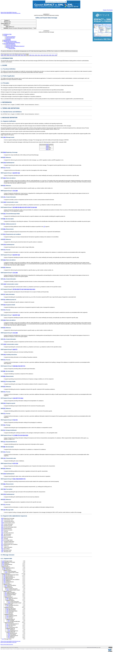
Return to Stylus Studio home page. (7, 644)
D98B (19, 55)
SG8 (19, 315)
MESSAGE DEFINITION (9, 43)
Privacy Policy (6, 647)
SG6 (36, 207)
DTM (4, 162)
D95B (2, 55)
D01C (39, 55)
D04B (56, 55)
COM (16, 190)
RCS (23, 207)
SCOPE (5, 35)
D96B (8, 55)
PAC (14, 419)
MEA (21, 207)
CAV (21, 435)
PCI (17, 419)
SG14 (23, 435)
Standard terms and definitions (13, 42)
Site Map (2, 647)
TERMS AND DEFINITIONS (9, 41)
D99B (25, 55)
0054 (47, 147)
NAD (14, 173)
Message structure (10, 47)
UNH (4, 137)
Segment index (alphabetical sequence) (15, 46)
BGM (4, 152)
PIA (18, 207)
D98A (16, 55)
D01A (33, 55)
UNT (4, 509)
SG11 (30, 289)
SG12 (22, 398)
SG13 (33, 289)
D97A (10, 55)
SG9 (25, 289)
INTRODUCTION (7, 34)
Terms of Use (11, 647)
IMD (16, 207)
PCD (19, 366)
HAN (14, 349)
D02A (42, 55)
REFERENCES (7, 40)
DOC (14, 207)
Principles (8, 39)
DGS (14, 398)
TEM (17, 478)
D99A (22, 55)
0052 (47, 146)
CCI (14, 435)
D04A (53, 55)
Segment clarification (11, 44)
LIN (44, 226)
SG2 (19, 173)
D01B (36, 55)
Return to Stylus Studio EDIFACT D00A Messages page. (11, 13)
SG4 (33, 207)
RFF (4, 157)
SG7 (23, 289)
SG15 (26, 435)
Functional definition (10, 36)
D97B (13, 55)
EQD (18, 289)
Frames (105, 10)
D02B (44, 55)
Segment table (12, 48)
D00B (30, 55)
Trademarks (16, 647)
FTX (4, 167)
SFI (13, 289)
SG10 (27, 289)
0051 (47, 149)
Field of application (10, 37)
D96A (5, 55)
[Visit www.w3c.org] (110, 651)
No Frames (109, 10)
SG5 (19, 254)
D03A (47, 55)
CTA (14, 190)
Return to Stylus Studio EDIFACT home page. (9, 12)
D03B (50, 55)
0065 (47, 144)
